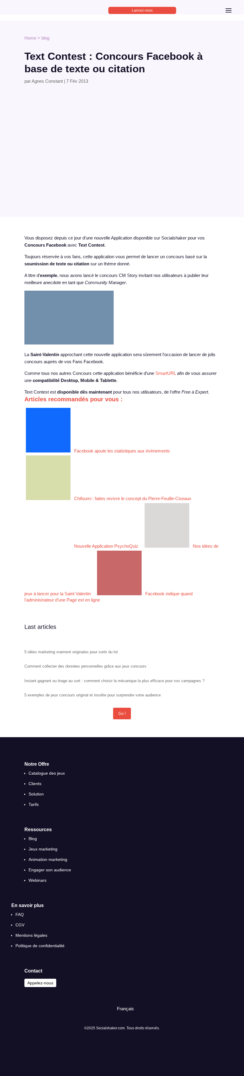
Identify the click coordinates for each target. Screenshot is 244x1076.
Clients (35, 783)
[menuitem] (123, 1008)
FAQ (19, 914)
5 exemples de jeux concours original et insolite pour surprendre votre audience (92, 695)
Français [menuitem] (125, 1008)
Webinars (37, 880)
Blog (33, 838)
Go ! (122, 713)
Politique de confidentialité (40, 945)
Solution (36, 794)
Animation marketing (48, 859)
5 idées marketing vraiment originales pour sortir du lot (71, 652)
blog (45, 37)
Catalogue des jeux (47, 773)
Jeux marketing (43, 849)
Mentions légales (31, 935)
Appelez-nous (40, 983)
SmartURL (165, 373)
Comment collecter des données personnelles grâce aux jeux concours (85, 666)
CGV (19, 924)
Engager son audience (50, 869)
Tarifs (34, 804)
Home (30, 37)
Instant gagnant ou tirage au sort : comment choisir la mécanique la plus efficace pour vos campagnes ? (114, 681)
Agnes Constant (47, 81)
